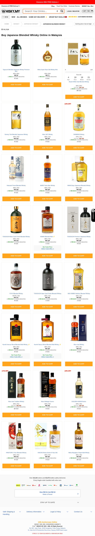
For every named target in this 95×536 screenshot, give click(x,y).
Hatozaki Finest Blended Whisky (16, 185)
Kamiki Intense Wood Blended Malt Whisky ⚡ (16, 344)
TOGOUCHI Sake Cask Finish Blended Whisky (47, 293)
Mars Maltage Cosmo (47, 401)
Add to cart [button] (16, 84)
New (13, 17)
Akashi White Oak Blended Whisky (79, 81)
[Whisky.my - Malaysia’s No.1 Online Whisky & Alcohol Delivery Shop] (10, 11)
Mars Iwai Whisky (79, 344)
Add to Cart (78, 97)
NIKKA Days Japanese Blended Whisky (78, 185)
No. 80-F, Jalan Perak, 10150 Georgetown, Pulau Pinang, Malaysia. (47, 528)
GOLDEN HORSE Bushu (79, 401)
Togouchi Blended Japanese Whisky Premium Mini (16, 70)
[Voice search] (57, 11)
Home (6, 24)
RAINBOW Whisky (79, 134)
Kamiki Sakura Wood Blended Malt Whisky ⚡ (47, 344)
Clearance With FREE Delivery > (47, 2)
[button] (6, 17)
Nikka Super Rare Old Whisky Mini (47, 69)
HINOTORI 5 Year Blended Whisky (16, 452)
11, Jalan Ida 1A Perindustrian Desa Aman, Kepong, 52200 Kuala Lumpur (47, 530)
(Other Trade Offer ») (47, 248)
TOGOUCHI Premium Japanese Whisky (79, 236)
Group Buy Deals (56, 17)
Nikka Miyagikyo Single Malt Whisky (78, 452)
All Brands (22, 17)
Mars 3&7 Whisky (47, 134)
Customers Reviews (85, 17)
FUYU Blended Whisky (16, 293)
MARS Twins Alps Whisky (47, 185)
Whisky (16, 24)
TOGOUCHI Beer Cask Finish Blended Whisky (16, 236)
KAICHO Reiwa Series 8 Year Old (47, 452)
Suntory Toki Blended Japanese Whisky (16, 134)
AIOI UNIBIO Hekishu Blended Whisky (79, 293)
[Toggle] (78, 503)
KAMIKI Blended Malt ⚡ (47, 236)
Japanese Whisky (31, 24)
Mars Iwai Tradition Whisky (16, 401)
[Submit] (62, 11)
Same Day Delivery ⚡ (38, 17)
